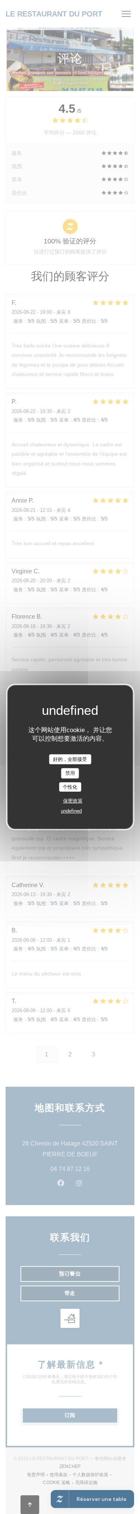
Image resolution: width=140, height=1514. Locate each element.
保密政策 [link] (73, 801)
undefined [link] (71, 811)
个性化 (70, 787)
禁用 (70, 773)
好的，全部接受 (70, 759)
